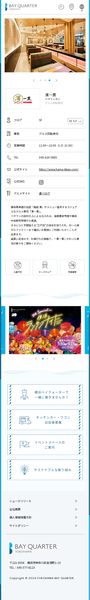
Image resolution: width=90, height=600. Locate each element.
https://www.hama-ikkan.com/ (58, 169)
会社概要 (15, 509)
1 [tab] (41, 80)
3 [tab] (49, 80)
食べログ (44, 193)
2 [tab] (45, 80)
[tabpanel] (45, 45)
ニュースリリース (20, 501)
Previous (33, 80)
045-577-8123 (26, 567)
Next (56, 80)
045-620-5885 (48, 157)
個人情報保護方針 (20, 517)
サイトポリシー (19, 525)
